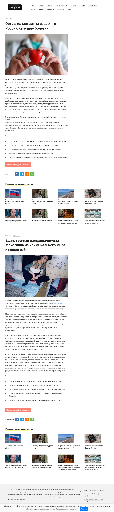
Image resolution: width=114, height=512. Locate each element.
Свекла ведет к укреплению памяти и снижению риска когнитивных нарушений (37, 141)
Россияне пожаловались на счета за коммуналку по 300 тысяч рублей (34, 385)
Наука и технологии (61, 5)
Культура (49, 5)
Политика (82, 5)
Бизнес (33, 5)
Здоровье (41, 5)
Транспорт (41, 9)
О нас (85, 490)
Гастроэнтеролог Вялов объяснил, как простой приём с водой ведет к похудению (38, 157)
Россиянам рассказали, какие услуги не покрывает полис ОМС (31, 153)
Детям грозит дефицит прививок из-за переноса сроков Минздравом (33, 145)
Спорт (33, 9)
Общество (73, 5)
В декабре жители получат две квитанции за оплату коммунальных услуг (35, 381)
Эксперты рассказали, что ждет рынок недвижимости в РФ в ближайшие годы (37, 389)
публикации (57, 303)
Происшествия (92, 5)
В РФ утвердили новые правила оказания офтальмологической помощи (35, 149)
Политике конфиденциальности (67, 509)
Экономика (50, 9)
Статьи (69, 9)
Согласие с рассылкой (97, 490)
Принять (84, 509)
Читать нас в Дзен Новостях (17, 165)
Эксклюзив (60, 9)
